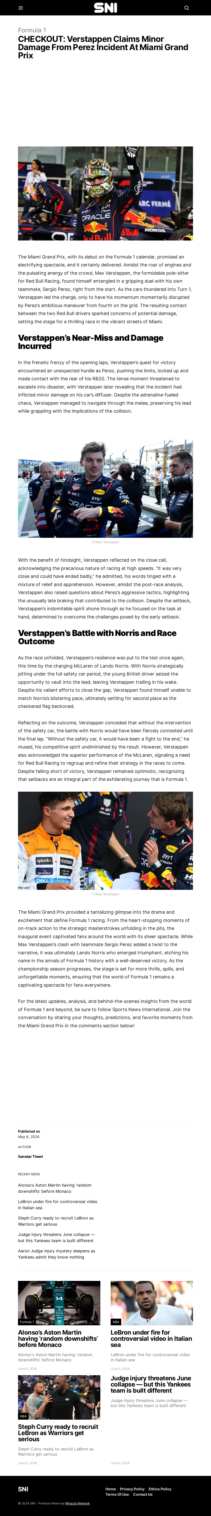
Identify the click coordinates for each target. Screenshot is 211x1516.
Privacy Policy (132, 1489)
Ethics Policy (160, 1489)
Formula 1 (32, 30)
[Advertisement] (105, 104)
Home (111, 1489)
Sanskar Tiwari (30, 1156)
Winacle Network (77, 1503)
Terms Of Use (117, 1494)
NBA (116, 1322)
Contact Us (143, 1494)
